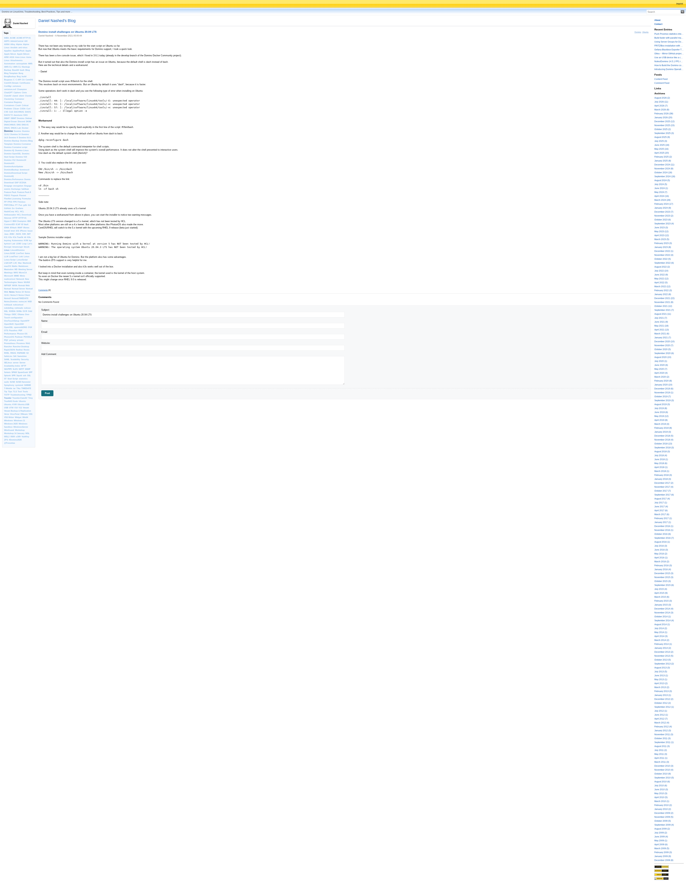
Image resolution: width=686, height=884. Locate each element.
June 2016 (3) (661, 550)
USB (6, 408)
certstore (17, 86)
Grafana (19, 208)
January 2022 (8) (662, 294)
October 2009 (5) (662, 821)
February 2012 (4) (663, 726)
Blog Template (11, 73)
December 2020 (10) (664, 341)
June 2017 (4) (661, 506)
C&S (11, 112)
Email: (44, 332)
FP (5, 202)
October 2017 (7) (662, 491)
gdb (25, 205)
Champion (22, 89)
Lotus (26, 256)
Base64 (15, 70)
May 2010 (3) (660, 793)
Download (9, 182)
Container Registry (13, 102)
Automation (9, 64)
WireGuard (9, 430)
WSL (27, 433)
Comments (43, 290)
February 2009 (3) (663, 852)
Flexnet (22, 195)
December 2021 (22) (664, 298)
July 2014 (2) (660, 628)
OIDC (14, 314)
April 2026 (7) (661, 105)
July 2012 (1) (660, 711)
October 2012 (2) (662, 703)
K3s (10, 237)
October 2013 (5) (662, 660)
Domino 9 (13, 137)
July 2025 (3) (660, 141)
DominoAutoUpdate (13, 166)
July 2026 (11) (661, 102)
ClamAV (7, 96)
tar (14, 388)
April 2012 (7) (661, 719)
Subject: (45, 309)
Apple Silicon (23, 54)
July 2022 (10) (661, 271)
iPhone (23, 231)
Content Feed (661, 79)
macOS (7, 266)
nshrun (27, 308)
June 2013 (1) (661, 675)
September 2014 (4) (664, 620)
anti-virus (22, 47)
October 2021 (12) (663, 306)
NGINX (27, 282)
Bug (19, 76)
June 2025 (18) (661, 145)
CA (23, 80)
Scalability (15, 359)
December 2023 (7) (663, 212)
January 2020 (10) (663, 385)
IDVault (13, 227)
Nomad (7, 289)
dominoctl (24, 170)
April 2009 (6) (661, 844)
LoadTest (13, 256)
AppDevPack (18, 51)
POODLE (28, 337)
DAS (25, 115)
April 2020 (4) (661, 373)
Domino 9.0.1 (25, 137)
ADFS (6, 41)
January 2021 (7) (662, 337)
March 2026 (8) (661, 109)
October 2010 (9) (662, 774)
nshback (8, 305)
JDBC (12, 234)
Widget (18, 417)
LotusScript (22, 260)
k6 (25, 237)
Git (29, 205)
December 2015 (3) (663, 573)
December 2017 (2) (663, 483)
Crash (18, 105)
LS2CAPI (8, 263)
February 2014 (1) (663, 644)
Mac (20, 263)
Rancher (8, 346)
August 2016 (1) (662, 542)
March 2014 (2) (661, 640)
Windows (8, 420)
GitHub (7, 208)
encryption (18, 186)
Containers (9, 105)
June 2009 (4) (661, 836)
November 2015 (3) (663, 577)
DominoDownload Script (15, 173)
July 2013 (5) (660, 671)
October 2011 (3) (662, 738)
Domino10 (21, 160)
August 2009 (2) (662, 829)
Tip (5, 391)
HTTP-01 (22, 218)
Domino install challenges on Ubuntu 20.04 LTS (67, 32)
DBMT (7, 118)
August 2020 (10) (662, 357)
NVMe (19, 311)
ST (5, 379)
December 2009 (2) (663, 813)
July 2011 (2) (660, 750)
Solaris (7, 372)
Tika (18, 388)
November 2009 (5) (663, 817)
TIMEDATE (26, 388)
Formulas (26, 199)
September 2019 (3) (664, 400)
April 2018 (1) (661, 467)
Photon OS (22, 334)
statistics (23, 379)
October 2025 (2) (662, 129)
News (20, 282)
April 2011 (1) (660, 758)
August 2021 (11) (662, 314)
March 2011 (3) (661, 762)
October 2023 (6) (662, 219)
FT (16, 205)
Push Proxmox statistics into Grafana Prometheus (669, 34)
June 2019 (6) (661, 412)
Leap (24, 244)
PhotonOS (9, 337)
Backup (7, 70)
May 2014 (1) (660, 632)
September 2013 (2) (664, 664)
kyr (30, 240)
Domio (27, 179)
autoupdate (21, 64)
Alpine (19, 44)
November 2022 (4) (663, 255)
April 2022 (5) (661, 282)
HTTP (15, 218)
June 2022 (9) (661, 274)
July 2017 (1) (660, 502)
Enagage (8, 186)
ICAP (18, 224)
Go (13, 208)
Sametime (22, 356)
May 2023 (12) (661, 231)
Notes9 (7, 298)
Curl (28, 109)
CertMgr (8, 86)
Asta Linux (20, 57)
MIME (16, 276)
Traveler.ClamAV (19, 398)
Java (6, 234)
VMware (24, 414)
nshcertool (18, 305)
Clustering (9, 99)
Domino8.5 (9, 163)
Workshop (20, 430)
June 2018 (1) (661, 459)
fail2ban (25, 189)
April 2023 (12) (661, 235)
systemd (19, 385)
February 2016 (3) (663, 565)
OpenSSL (8, 327)
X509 (12, 436)
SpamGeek (23, 372)
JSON (18, 234)
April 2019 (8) (661, 420)
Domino (8, 131)
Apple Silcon (10, 54)
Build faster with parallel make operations (669, 38)
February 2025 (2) (663, 157)
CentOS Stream (11, 83)
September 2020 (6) (664, 353)
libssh (26, 247)
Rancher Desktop (21, 346)
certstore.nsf (10, 89)
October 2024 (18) (663, 172)
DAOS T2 (8, 115)
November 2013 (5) (663, 656)
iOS (17, 231)
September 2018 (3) (664, 447)
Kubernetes (17, 240)
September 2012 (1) (664, 707)
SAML (7, 359)
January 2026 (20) (663, 117)
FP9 (15, 202)
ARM (6, 57)
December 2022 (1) (663, 251)
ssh (24, 375)
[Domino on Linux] (669, 870)
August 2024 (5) (662, 180)
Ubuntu (22, 401)
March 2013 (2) (661, 687)
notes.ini (23, 301)
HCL (17, 211)
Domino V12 (10, 160)
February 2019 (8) (663, 428)
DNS (19, 125)
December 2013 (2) (663, 652)
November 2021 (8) (663, 302)
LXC (15, 263)
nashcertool (9, 279)
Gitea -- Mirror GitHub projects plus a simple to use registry (669, 53)
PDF (20, 330)
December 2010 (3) (663, 766)
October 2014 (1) (662, 616)
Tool (20, 391)
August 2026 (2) (662, 98)
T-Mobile (8, 388)
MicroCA (23, 273)
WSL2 (6, 436)
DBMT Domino (17, 118)
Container (19, 99)
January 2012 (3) (662, 730)
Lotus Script (10, 260)
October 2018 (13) (663, 443)
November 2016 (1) (663, 530)
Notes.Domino (11, 301)
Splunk (7, 375)
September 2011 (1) (664, 742)
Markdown (23, 266)
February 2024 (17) (663, 204)
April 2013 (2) (661, 683)
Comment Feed (661, 83)
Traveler (7, 398)
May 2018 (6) (660, 463)
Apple (28, 51)
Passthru (13, 330)
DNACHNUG (10, 125)
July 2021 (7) (660, 318)
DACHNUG (19, 112)
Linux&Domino (17, 250)
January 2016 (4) (662, 569)
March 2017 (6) (661, 514)
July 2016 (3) (660, 546)
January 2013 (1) (662, 695)
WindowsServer (20, 427)
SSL (29, 375)
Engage (27, 186)
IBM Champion (19, 221)
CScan (16, 109)
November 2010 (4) (663, 770)
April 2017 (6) (661, 510)
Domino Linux (22, 150)
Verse (6, 414)
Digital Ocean (10, 121)
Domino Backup (11, 141)
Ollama (21, 314)
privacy (12, 340)
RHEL (6, 353)
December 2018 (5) (663, 436)
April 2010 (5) (661, 797)
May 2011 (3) (660, 754)
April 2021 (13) (661, 329)
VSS (30, 414)
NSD (30, 301)
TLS (15, 391)
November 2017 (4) (663, 487)
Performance (10, 334)
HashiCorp (9, 211)
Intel (13, 231)
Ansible (14, 47)
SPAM (14, 372)
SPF (31, 372)
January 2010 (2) (662, 809)
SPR (14, 375)
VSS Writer (9, 417)
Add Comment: (49, 354)
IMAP (20, 227)
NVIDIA (12, 311)
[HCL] (669, 866)
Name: (44, 321)
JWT (29, 234)
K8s (29, 237)
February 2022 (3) (663, 290)
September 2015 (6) (664, 585)
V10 (16, 408)
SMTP (21, 369)
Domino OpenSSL (12, 154)
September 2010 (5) (664, 777)
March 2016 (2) (661, 561)
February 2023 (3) (663, 243)
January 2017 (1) (662, 522)
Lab (13, 244)
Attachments (16, 60)
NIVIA (14, 285)
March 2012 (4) (661, 722)
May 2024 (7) (660, 192)
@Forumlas (9, 443)
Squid (19, 375)
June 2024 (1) (661, 188)
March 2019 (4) (661, 424)
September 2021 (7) (664, 310)
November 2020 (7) (663, 345)
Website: (45, 343)
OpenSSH (19, 324)
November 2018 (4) (663, 440)
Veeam (26, 408)
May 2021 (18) (661, 326)
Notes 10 (20, 292)
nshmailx (18, 308)
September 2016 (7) (664, 538)
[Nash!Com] (669, 874)
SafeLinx (8, 356)
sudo (6, 382)
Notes (12, 292)
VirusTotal (14, 414)
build (24, 76)
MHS (16, 273)
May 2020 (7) (660, 369)
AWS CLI (17, 67)
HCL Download (24, 215)
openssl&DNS (20, 327)
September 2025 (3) (664, 133)
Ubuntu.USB (23, 404)
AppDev (8, 51)
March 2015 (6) (661, 597)
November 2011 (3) (663, 734)
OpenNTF (24, 321)
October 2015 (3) (662, 581)
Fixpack (14, 195)
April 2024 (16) (661, 196)
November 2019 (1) (663, 392)
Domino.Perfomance (13, 179)
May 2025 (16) (661, 149)
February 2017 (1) (663, 518)
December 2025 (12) (664, 121)
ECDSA (22, 182)
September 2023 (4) (664, 223)
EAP (17, 182)
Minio (22, 276)
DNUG (7, 128)
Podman (19, 337)
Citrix (24, 92)
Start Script (13, 379)
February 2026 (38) (663, 113)
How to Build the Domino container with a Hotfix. (669, 65)
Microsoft (8, 276)
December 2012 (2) (663, 699)
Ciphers (17, 92)
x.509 (18, 436)
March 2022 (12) (662, 286)
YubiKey (25, 436)
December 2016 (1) (663, 526)
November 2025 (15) (664, 125)
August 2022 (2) (662, 267)
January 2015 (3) (662, 605)
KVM (26, 240)
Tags (6, 33)
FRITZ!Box (9, 205)
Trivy (30, 398)
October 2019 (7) (662, 396)
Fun (20, 205)
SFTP (23, 366)
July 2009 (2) (660, 832)
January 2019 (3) (662, 432)
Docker (25, 128)
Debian (28, 118)
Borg (21, 73)
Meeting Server (25, 269)
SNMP (27, 369)
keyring (7, 240)
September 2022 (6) (664, 263)
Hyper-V (8, 221)
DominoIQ (9, 176)
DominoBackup (11, 170)
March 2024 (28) (662, 200)
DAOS (28, 112)
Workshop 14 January (14, 433)
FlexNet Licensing (12, 199)
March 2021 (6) (661, 333)
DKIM (28, 121)
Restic (26, 350)
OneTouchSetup (11, 321)
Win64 (25, 417)
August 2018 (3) (662, 451)
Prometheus (10, 343)
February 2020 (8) (663, 381)
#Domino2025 (15, 440)
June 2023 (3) (661, 227)
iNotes (26, 227)
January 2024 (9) (662, 208)
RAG (28, 343)
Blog (27, 70)
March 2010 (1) (661, 801)
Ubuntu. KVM (10, 404)
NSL (6, 311)
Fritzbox (21, 202)
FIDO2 (7, 195)
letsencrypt (17, 247)
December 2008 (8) (663, 860)
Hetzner (7, 218)
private (20, 340)
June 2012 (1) (661, 715)
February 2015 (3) (663, 601)
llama (27, 253)
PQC (6, 340)
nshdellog (9, 308)
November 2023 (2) (663, 216)
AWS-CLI (8, 67)
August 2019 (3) (662, 404)
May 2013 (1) (660, 679)
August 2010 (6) (662, 781)
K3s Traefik (18, 237)
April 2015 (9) (661, 593)
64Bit (6, 38)
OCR (25, 311)
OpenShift (9, 324)
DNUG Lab (16, 128)
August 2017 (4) (662, 498)
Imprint (679, 4)
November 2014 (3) (663, 612)
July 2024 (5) (660, 184)
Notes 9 (14, 295)
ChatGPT (8, 92)
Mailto (15, 266)
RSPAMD (21, 353)
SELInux (8, 363)
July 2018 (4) (660, 455)
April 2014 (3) (661, 636)
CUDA (23, 109)
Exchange (16, 189)
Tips (10, 391)
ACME (13, 38)
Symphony (9, 385)
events (7, 189)
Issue (30, 231)
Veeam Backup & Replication (17, 411)
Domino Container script (15, 147)
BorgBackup (10, 76)
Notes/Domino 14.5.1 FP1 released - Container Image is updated (669, 61)
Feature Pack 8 (24, 192)
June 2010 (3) (661, 789)
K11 (6, 237)
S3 (27, 353)
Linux (6, 250)
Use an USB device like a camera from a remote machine (669, 57)
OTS (6, 330)
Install (7, 231)
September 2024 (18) (664, 176)
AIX (26, 41)
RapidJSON (9, 350)
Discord (21, 121)
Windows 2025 (11, 424)
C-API (18, 80)
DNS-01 (25, 125)
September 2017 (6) (664, 495)
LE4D (18, 244)
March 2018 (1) (661, 471)
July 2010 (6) (660, 785)
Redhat (19, 350)
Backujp (26, 67)
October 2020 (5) (662, 349)
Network (20, 279)
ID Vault (24, 224)
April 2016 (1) (661, 557)
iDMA (6, 227)
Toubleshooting (17, 395)
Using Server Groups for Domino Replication (669, 42)
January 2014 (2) (662, 648)
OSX (30, 327)
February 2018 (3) (663, 475)
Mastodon (9, 269)
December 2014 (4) (663, 608)
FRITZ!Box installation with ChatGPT (669, 45)
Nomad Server (18, 289)
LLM (6, 256)
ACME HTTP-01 (23, 38)
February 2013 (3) (663, 691)
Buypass (8, 80)
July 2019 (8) (660, 408)
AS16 (11, 57)
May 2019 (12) (661, 416)
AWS (30, 64)
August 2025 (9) (662, 137)
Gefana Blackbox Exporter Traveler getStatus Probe (669, 49)
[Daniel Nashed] (669, 878)
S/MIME (27, 385)
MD (16, 269)
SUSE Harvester (23, 382)
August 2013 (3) (662, 667)
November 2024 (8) (663, 168)
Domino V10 (21, 157)
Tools (25, 391)
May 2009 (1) (660, 840)
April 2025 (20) (661, 153)
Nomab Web (24, 285)
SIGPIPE (8, 369)
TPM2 (28, 395)
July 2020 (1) (660, 361)
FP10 (10, 202)
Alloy (12, 44)
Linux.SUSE (9, 253)
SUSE (12, 382)
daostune (18, 115)
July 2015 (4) (660, 589)
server (16, 363)
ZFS (6, 440)
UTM (11, 408)
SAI (14, 356)
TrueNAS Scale (11, 401)
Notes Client (24, 295)
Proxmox (20, 343)
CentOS (29, 80)
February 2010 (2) (663, 805)
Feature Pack (10, 192)
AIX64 (6, 44)
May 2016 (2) (660, 553)
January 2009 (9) (662, 856)
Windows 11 (19, 420)
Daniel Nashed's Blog (57, 20)
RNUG (13, 353)
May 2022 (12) (661, 278)
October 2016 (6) (662, 534)
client (21, 96)
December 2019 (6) (663, 388)
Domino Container (22, 144)
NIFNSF (7, 285)
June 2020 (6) (661, 365)
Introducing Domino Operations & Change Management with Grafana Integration (669, 69)
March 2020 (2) (661, 377)
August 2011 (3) (662, 746)
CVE (6, 112)
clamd (15, 96)
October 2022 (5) (662, 259)
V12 (20, 408)
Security (25, 359)
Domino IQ (9, 150)
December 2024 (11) (664, 164)
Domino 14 (15, 134)
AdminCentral (16, 41)
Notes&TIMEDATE (20, 298)
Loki (21, 256)
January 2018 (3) (662, 479)
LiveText (20, 253)
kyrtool (7, 244)
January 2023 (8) (662, 247)
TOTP (6, 395)
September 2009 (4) (664, 825)
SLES (15, 369)
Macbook (27, 263)
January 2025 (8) (662, 161)
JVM (24, 234)
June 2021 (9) (661, 322)
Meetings (8, 273)
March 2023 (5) (661, 239)
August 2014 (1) (662, 624)
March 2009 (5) (661, 848)
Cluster (28, 96)
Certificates (24, 83)
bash (22, 70)
